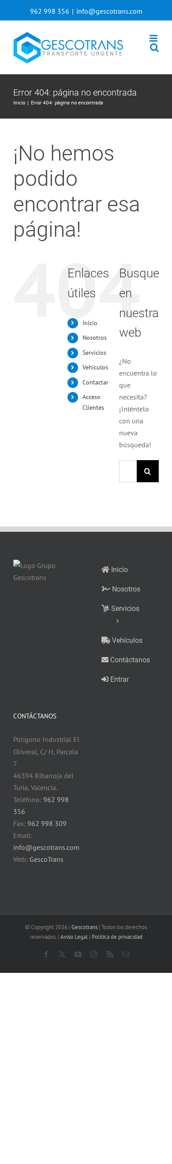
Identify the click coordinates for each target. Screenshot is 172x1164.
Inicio (89, 323)
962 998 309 (47, 823)
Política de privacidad (117, 937)
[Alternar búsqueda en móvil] (154, 47)
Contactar (95, 382)
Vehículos (95, 367)
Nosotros (94, 338)
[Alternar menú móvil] (154, 38)
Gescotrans (84, 927)
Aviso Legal (74, 937)
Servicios (94, 353)
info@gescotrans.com (109, 11)
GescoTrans (47, 859)
